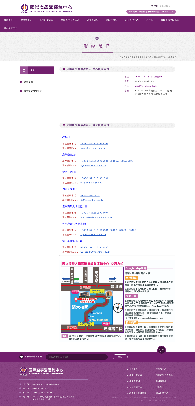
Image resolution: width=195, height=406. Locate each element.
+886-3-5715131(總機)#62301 (152, 76)
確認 (120, 357)
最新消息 (8, 20)
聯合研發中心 (10, 28)
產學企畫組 (92, 20)
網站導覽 (155, 12)
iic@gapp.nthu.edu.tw (92, 200)
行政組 (149, 20)
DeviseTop (153, 400)
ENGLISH (169, 12)
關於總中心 (26, 20)
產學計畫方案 (46, 20)
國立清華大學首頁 (137, 12)
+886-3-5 (86, 143)
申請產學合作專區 (70, 20)
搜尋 (155, 6)
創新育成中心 (132, 20)
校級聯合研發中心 (33, 91)
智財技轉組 (111, 20)
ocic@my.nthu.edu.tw (146, 86)
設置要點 (28, 82)
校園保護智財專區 (170, 20)
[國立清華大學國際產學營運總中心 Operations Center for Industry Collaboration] (41, 375)
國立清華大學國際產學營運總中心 (136, 57)
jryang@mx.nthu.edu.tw (93, 148)
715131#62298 (99, 143)
